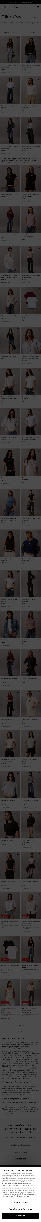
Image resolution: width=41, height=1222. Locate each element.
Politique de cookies (27, 1194)
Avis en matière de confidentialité (17, 1196)
